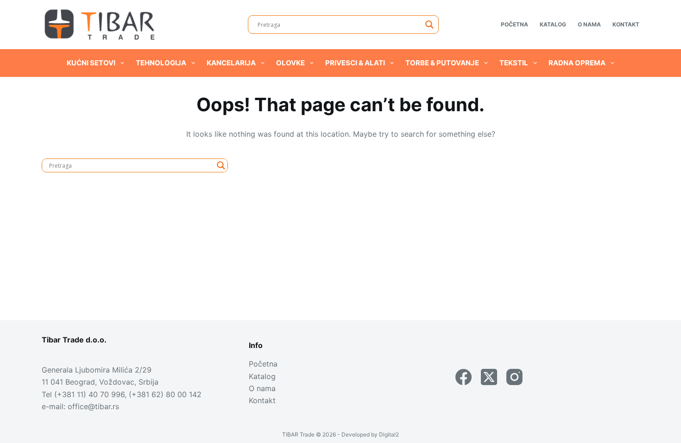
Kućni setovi (91, 62)
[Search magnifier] (429, 24)
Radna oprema (577, 62)
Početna (514, 24)
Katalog (553, 24)
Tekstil (513, 62)
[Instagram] (514, 377)
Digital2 (389, 434)
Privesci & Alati (355, 62)
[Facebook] (463, 377)
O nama (589, 24)
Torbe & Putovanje (442, 62)
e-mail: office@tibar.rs (80, 406)
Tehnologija (161, 62)
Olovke (290, 62)
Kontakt (625, 24)
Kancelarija (231, 62)
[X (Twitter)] (489, 377)
